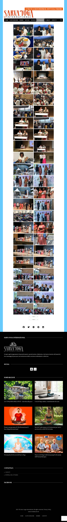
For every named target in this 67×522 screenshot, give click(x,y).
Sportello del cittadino (11, 475)
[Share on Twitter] (28, 327)
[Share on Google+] (33, 327)
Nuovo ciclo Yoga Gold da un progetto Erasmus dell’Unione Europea (48, 456)
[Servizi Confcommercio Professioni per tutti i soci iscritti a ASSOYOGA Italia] (49, 416)
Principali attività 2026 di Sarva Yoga (15, 455)
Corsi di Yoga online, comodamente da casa (47, 402)
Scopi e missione (14, 20)
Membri (21, 20)
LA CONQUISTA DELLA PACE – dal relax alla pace (18, 402)
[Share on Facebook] (23, 327)
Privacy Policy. (47, 509)
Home (6, 20)
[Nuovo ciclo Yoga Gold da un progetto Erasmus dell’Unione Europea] (49, 443)
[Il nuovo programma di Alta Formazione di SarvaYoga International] (18, 416)
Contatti (54, 20)
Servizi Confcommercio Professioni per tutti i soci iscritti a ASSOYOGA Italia (48, 428)
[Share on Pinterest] (38, 327)
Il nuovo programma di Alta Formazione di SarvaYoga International (16, 428)
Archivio (33, 20)
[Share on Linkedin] (43, 327)
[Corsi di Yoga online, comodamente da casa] (49, 390)
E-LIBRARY (47, 20)
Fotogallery (40, 20)
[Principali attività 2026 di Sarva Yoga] (18, 443)
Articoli (27, 20)
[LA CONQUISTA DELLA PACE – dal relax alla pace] (18, 390)
